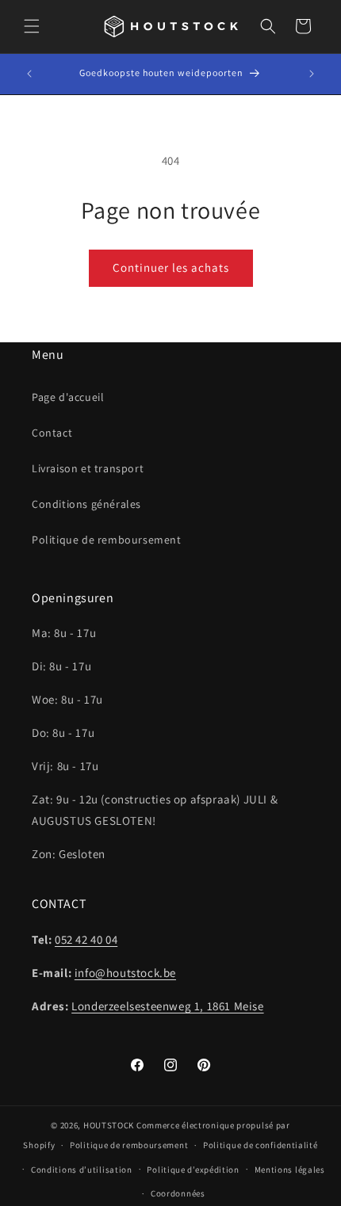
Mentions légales (290, 1169)
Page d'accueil (68, 397)
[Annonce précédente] (29, 73)
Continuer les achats (171, 267)
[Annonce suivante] (311, 73)
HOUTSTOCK (108, 1125)
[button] (31, 26)
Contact (52, 433)
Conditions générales (86, 504)
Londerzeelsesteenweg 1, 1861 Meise (167, 1005)
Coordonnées (178, 1193)
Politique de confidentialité (260, 1145)
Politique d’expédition (193, 1169)
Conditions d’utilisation (81, 1169)
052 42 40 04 (86, 939)
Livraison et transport (88, 468)
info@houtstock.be (125, 972)
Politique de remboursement (107, 539)
